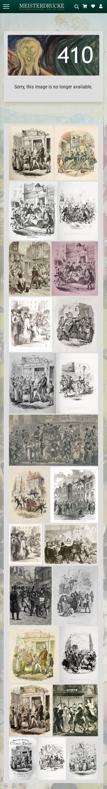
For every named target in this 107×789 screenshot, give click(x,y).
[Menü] (6, 6)
